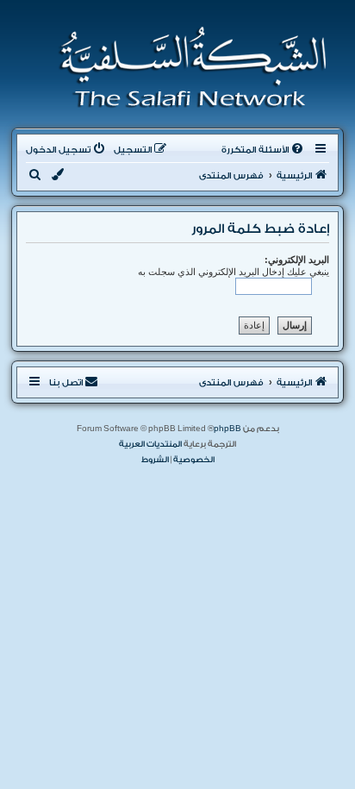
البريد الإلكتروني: (297, 259)
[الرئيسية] (187, 67)
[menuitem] (263, 150)
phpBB (227, 428)
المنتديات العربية (150, 444)
